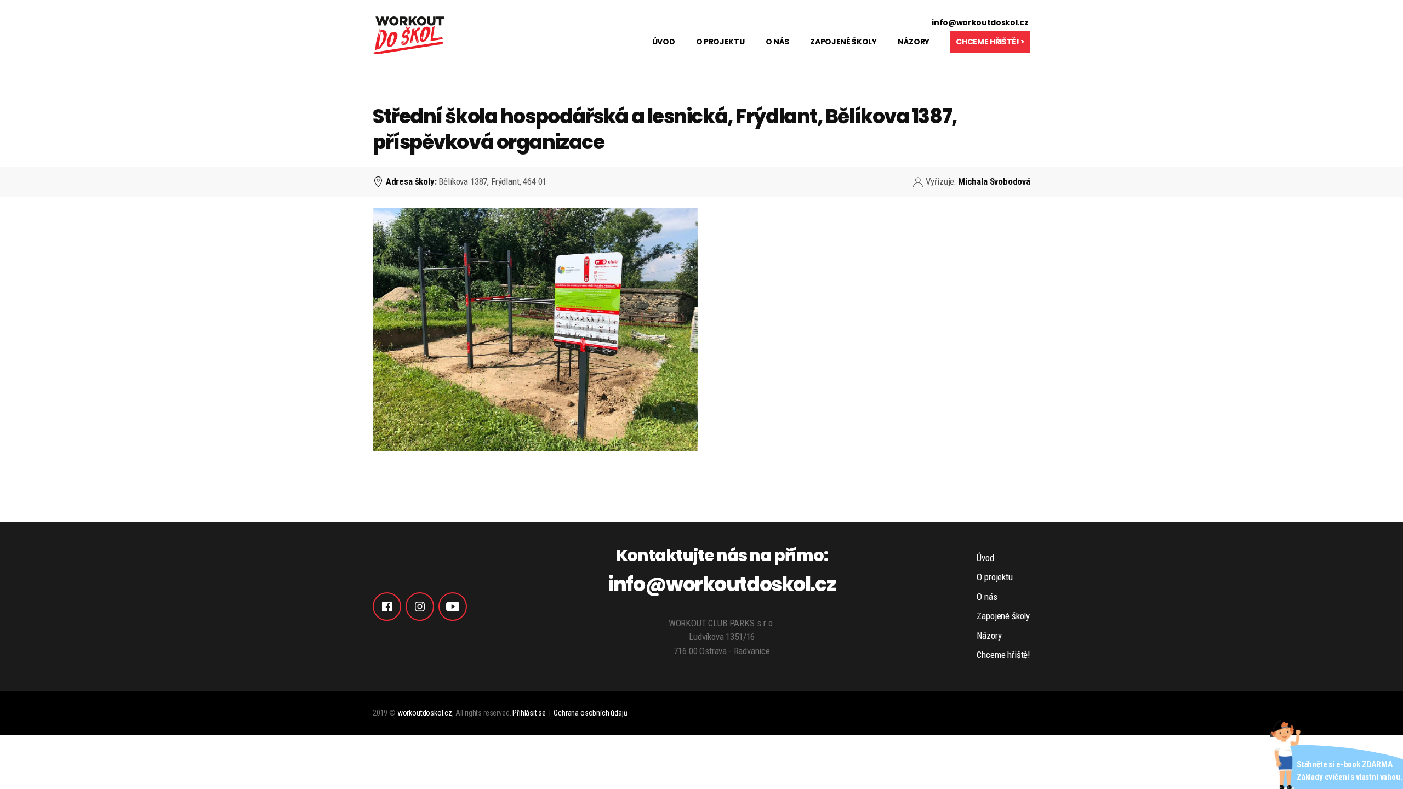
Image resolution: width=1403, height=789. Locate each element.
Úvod (663, 41)
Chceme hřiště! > (990, 41)
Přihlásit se (529, 712)
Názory (913, 41)
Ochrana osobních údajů (590, 712)
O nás (777, 41)
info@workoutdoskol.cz (980, 22)
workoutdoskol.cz (424, 712)
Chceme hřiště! (1003, 654)
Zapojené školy (843, 41)
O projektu (720, 41)
